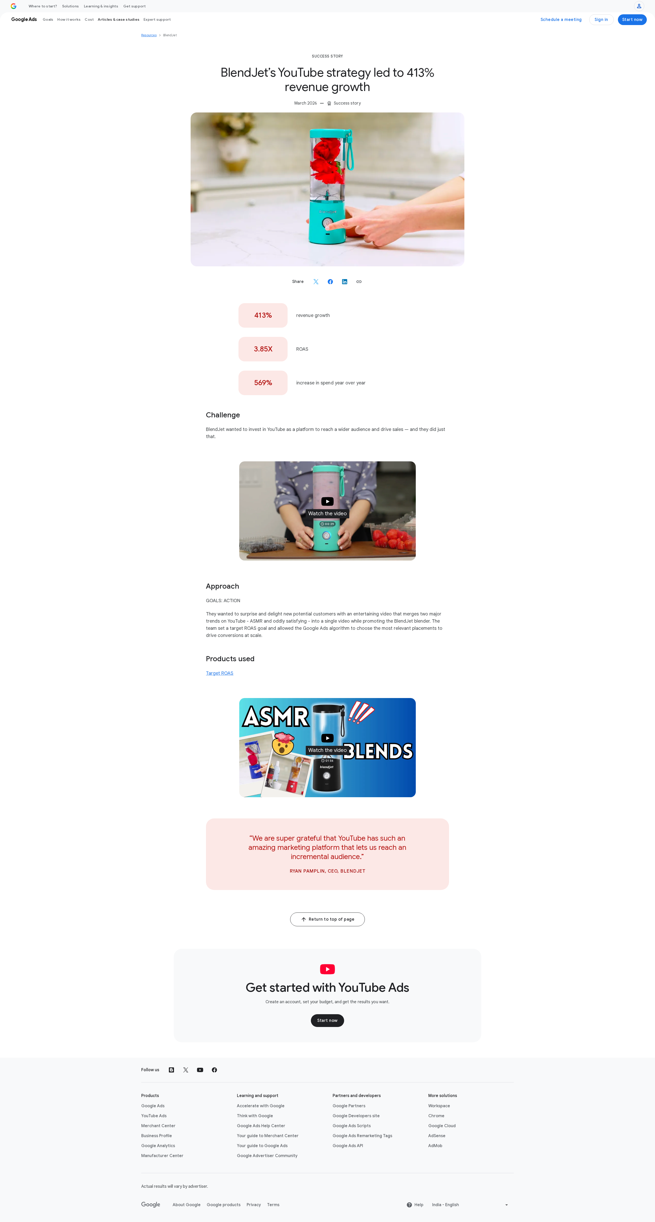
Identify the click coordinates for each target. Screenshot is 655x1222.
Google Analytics (158, 1145)
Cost (89, 19)
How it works (69, 19)
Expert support (157, 19)
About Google (187, 1204)
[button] (359, 282)
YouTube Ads (154, 1115)
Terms (273, 1204)
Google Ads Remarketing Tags (362, 1135)
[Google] (150, 1205)
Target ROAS (219, 673)
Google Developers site (356, 1115)
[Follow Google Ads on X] (186, 1070)
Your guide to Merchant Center (268, 1135)
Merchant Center (158, 1125)
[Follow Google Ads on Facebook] (214, 1070)
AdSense (436, 1135)
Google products (224, 1204)
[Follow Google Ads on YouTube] (200, 1070)
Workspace (439, 1106)
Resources (149, 35)
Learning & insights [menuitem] (101, 6)
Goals (48, 19)
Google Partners (349, 1106)
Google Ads (153, 1106)
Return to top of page (332, 919)
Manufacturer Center (162, 1155)
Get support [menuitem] (134, 6)
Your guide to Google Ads (262, 1145)
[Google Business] (13, 6)
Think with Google (255, 1115)
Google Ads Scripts (352, 1125)
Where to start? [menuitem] (43, 6)
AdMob (435, 1145)
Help (418, 1204)
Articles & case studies (118, 19)
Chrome (436, 1115)
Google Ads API (348, 1145)
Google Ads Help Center (261, 1125)
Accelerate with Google (261, 1106)
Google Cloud (442, 1125)
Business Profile (156, 1135)
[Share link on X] (316, 282)
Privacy (254, 1204)
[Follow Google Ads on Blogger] (171, 1070)
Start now (632, 19)
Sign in (601, 19)
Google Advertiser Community (267, 1155)
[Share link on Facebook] (330, 282)
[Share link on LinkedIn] (345, 282)
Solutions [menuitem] (70, 6)
